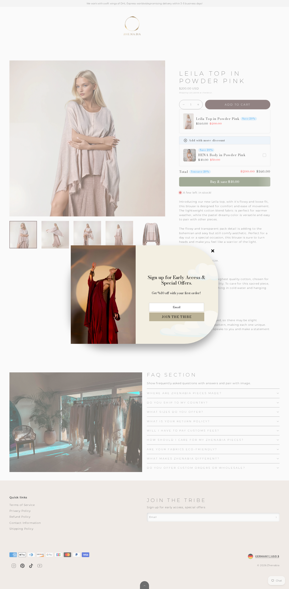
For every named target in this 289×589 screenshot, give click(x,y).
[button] (176, 317)
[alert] (144, 294)
